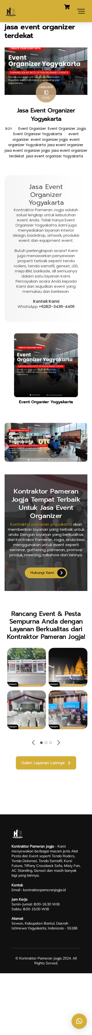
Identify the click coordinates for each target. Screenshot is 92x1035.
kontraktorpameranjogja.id (44, 890)
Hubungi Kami (42, 572)
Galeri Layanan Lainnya (43, 763)
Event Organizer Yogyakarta (37, 134)
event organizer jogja (49, 139)
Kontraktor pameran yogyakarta (41, 524)
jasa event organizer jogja (27, 150)
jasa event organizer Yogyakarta (54, 156)
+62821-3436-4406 (57, 306)
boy (8, 129)
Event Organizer (32, 128)
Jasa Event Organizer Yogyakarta (46, 115)
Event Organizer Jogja (67, 128)
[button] (79, 1021)
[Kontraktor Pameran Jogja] (11, 15)
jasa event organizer (65, 145)
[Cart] (67, 7)
